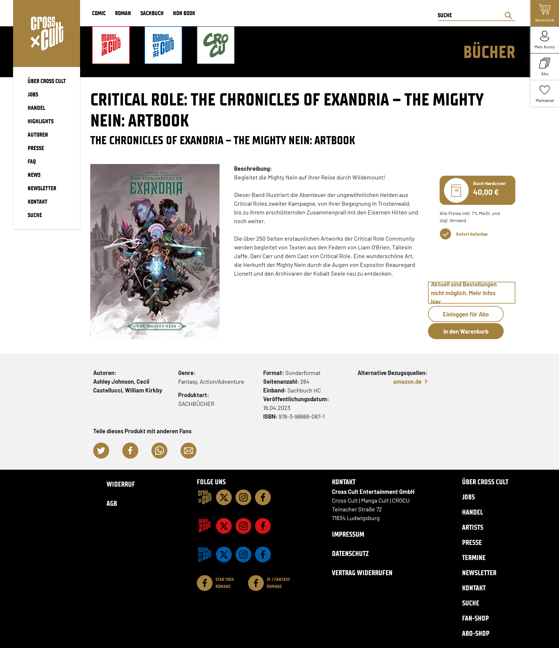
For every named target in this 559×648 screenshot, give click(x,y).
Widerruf (121, 484)
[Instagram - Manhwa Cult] (243, 554)
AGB (112, 503)
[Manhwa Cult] (205, 554)
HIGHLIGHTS (41, 121)
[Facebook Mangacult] (263, 526)
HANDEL (36, 107)
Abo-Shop (475, 633)
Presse (472, 542)
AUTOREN (38, 134)
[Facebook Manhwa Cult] (263, 554)
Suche (470, 603)
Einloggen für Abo (466, 314)
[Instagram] (243, 497)
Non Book (184, 13)
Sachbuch (152, 13)
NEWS (34, 174)
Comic (99, 13)
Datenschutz (350, 553)
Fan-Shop (475, 618)
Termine (474, 557)
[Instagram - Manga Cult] (243, 526)
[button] (101, 451)
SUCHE (35, 215)
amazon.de (407, 381)
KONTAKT (37, 201)
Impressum (348, 534)
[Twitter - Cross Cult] (224, 497)
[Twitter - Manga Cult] (224, 526)
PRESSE (36, 148)
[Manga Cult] (205, 526)
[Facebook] (263, 497)
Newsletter (479, 572)
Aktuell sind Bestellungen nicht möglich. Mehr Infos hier (464, 293)
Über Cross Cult (485, 482)
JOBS (33, 94)
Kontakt (474, 588)
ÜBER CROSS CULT (47, 81)
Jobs (468, 497)
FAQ (32, 161)
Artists (472, 527)
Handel (472, 512)
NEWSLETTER (42, 188)
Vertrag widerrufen (362, 572)
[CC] (205, 497)
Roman (123, 13)
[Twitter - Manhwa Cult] (224, 554)
